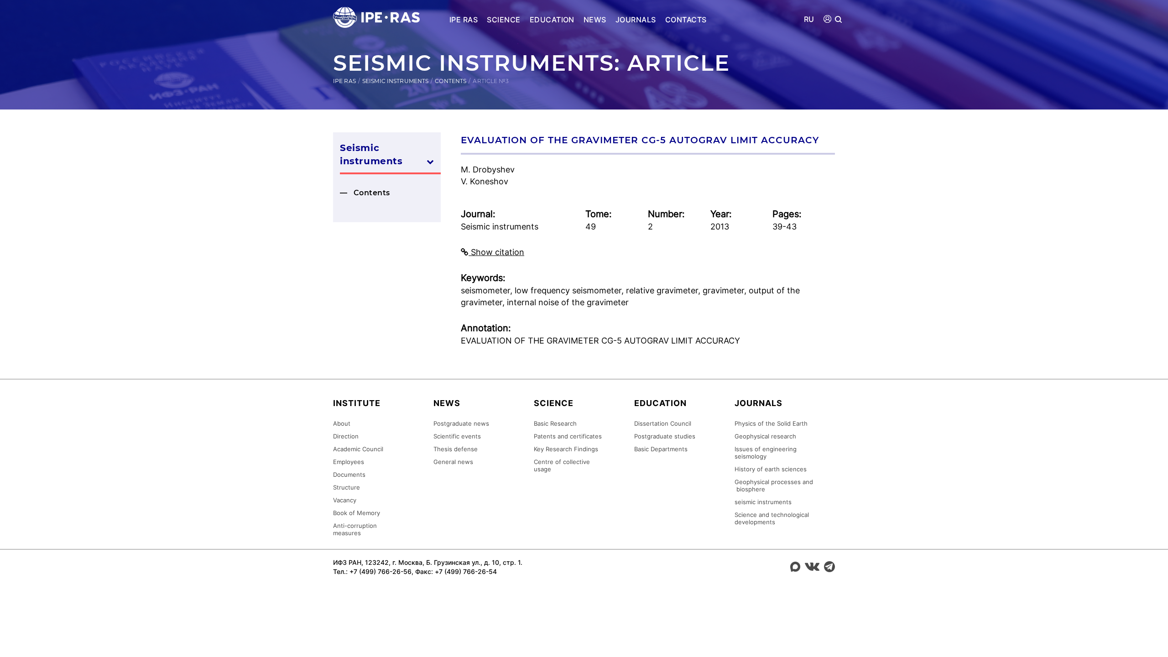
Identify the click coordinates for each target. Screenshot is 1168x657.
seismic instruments (763, 502)
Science (503, 19)
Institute (357, 403)
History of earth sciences (771, 469)
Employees (348, 461)
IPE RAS (463, 19)
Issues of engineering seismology (766, 452)
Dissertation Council (662, 423)
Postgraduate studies (664, 436)
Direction (346, 436)
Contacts (686, 19)
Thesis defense (455, 449)
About (341, 423)
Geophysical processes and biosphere (774, 485)
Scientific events (457, 436)
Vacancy (344, 500)
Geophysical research (765, 436)
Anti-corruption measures (355, 529)
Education (552, 19)
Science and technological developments (772, 518)
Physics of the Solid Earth (771, 423)
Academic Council (358, 449)
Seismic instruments (395, 81)
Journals (635, 19)
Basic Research (555, 423)
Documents (349, 474)
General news (453, 461)
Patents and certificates (568, 436)
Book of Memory (356, 512)
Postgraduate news (461, 423)
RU (809, 19)
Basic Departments (661, 449)
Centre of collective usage (562, 465)
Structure (346, 487)
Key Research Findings (566, 449)
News (595, 19)
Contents (450, 81)
